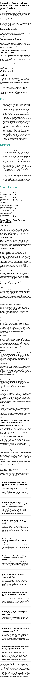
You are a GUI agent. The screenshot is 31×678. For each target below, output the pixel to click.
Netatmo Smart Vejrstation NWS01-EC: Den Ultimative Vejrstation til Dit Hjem (14, 671)
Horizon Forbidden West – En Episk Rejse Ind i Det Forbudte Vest (15, 674)
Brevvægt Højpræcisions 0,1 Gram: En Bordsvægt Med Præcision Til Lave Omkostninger (15, 670)
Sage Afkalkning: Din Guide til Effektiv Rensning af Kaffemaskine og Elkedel (15, 675)
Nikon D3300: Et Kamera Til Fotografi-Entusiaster (14, 673)
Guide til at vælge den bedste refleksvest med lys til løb (16, 665)
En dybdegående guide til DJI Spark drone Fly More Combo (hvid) (15, 667)
